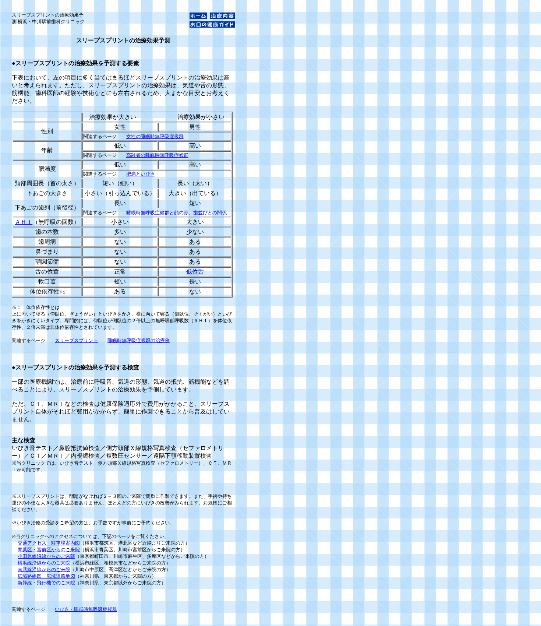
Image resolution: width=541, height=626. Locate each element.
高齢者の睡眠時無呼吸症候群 (157, 155)
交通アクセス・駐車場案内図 (49, 543)
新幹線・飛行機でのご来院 (46, 582)
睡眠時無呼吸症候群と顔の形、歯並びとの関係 (176, 212)
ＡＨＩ (23, 222)
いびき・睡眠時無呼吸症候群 (86, 609)
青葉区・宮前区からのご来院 (49, 549)
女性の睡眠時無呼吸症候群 (155, 136)
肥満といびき (140, 174)
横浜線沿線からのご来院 (44, 563)
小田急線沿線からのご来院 (46, 556)
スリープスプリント (76, 340)
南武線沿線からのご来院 (44, 569)
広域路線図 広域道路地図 (46, 576)
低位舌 (195, 271)
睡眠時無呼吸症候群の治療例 (138, 340)
